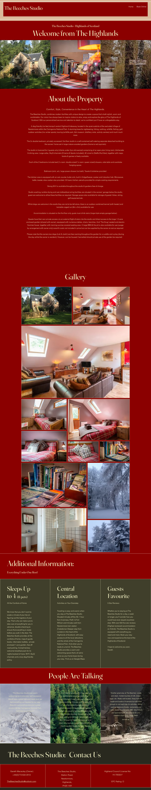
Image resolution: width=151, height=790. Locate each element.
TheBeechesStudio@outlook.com (21, 781)
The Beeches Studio (23, 8)
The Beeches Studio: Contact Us (54, 754)
